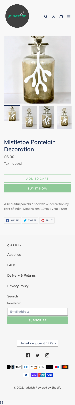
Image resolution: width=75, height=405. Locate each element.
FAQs (11, 265)
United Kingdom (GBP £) (36, 343)
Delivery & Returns (21, 275)
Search (12, 296)
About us (14, 254)
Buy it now (37, 188)
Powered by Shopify (48, 387)
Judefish (30, 387)
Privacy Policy (18, 286)
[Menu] (69, 16)
